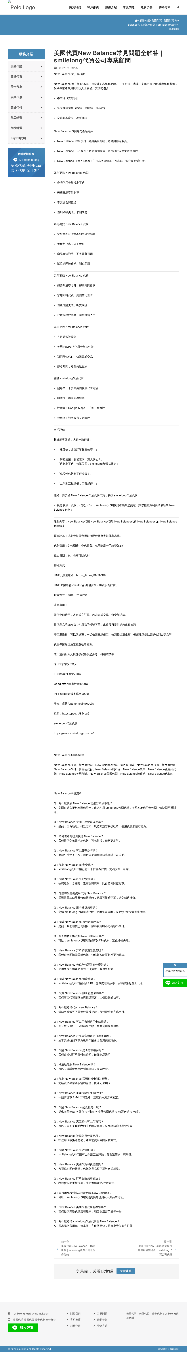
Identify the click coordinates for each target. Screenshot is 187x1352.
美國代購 (16, 66)
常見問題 (129, 7)
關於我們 (75, 7)
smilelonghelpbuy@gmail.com (31, 1313)
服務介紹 (111, 7)
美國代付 (16, 107)
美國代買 (157, 20)
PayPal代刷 (18, 138)
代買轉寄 (16, 117)
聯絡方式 (165, 7)
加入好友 (26, 1328)
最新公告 (147, 7)
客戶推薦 (93, 7)
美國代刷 (16, 97)
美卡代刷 (16, 87)
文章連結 (126, 1271)
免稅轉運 (16, 128)
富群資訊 (174, 1348)
